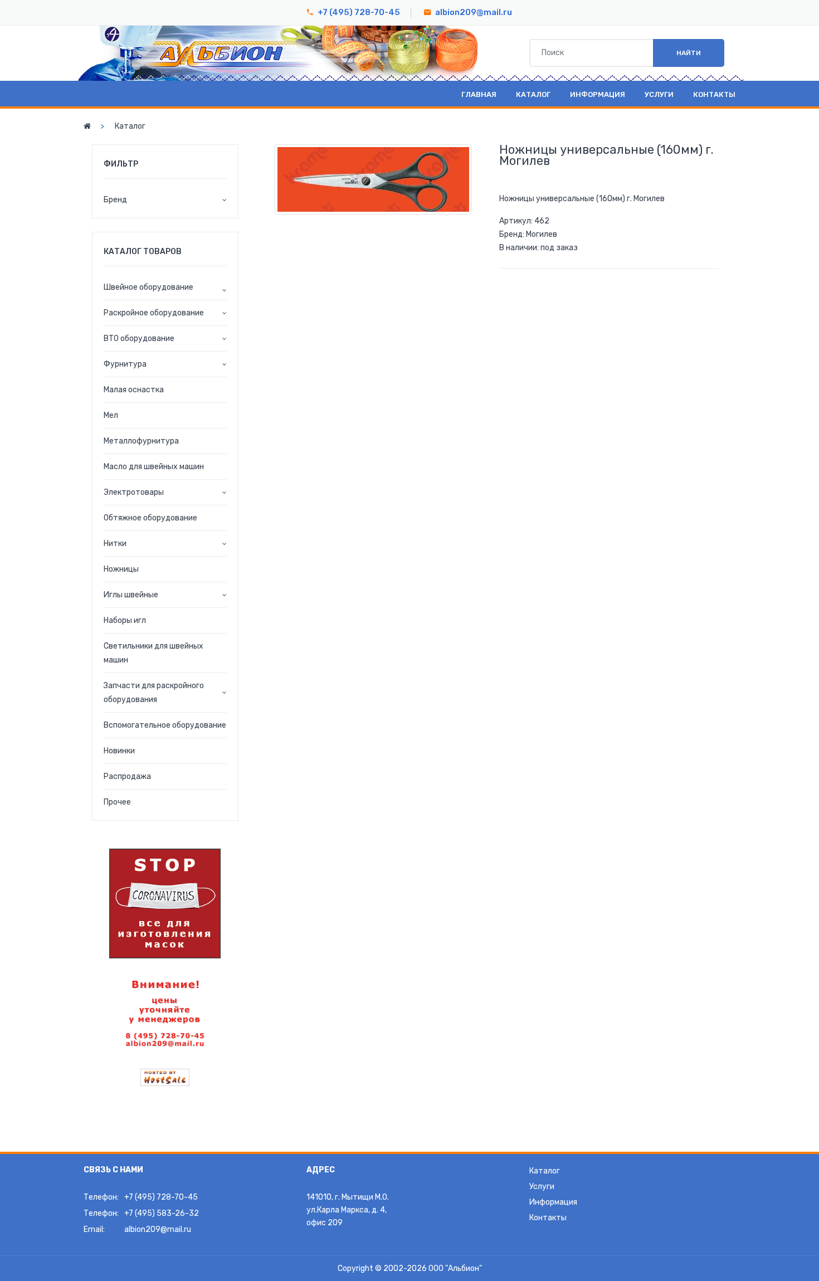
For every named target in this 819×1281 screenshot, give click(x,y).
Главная (478, 94)
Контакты (714, 94)
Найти (688, 53)
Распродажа (127, 776)
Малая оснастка (134, 389)
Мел (111, 415)
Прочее (117, 802)
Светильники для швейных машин (153, 653)
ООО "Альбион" (455, 1268)
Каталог (533, 94)
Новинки (119, 751)
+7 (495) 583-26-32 (161, 1213)
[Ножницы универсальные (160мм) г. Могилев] (373, 179)
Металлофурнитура (141, 441)
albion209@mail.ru (473, 12)
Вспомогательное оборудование (165, 725)
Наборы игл (125, 620)
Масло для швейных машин (154, 466)
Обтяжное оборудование (150, 518)
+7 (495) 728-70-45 (359, 12)
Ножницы (121, 569)
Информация (597, 94)
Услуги (659, 94)
